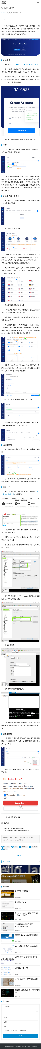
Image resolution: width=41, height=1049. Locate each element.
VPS (20, 13)
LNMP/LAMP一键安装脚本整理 (26, 979)
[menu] (38, 2)
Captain (3, 13)
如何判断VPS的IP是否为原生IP (26, 957)
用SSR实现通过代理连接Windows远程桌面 (24, 925)
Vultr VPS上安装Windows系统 (26, 946)
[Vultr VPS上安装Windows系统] (7, 949)
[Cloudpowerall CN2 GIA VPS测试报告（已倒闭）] (7, 916)
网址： (6, 1027)
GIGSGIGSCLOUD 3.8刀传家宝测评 (27, 991)
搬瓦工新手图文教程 (22, 891)
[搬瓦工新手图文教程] (7, 894)
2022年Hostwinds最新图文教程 (26, 935)
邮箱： (6, 1022)
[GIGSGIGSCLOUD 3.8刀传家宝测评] (7, 993)
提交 (20, 1035)
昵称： (6, 1017)
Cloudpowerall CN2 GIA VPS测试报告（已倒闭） (26, 914)
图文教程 (34, 846)
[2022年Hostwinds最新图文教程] (7, 938)
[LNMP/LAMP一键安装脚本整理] (7, 982)
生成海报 (7, 861)
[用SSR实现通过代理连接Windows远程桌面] (7, 927)
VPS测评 (6, 846)
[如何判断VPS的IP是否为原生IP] (7, 960)
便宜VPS (24, 846)
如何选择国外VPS (21, 968)
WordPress (34, 1046)
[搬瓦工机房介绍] (7, 905)
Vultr (15, 846)
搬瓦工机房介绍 (20, 902)
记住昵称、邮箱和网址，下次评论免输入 (15, 1030)
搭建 (5, 849)
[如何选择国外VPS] (7, 971)
